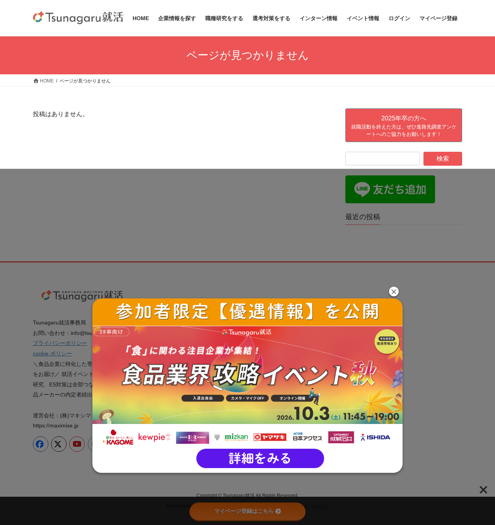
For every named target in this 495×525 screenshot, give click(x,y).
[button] (394, 291)
